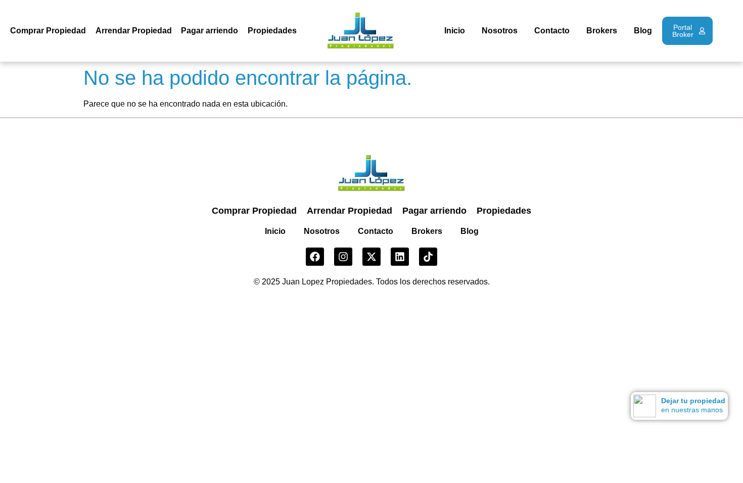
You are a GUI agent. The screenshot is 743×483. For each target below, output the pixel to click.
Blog (643, 30)
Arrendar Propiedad (134, 30)
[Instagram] (343, 257)
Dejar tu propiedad (693, 401)
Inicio (454, 30)
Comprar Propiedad (48, 30)
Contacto (552, 30)
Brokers (601, 30)
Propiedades (272, 30)
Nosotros (500, 30)
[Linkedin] (400, 257)
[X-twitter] (371, 257)
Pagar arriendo (209, 30)
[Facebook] (315, 257)
